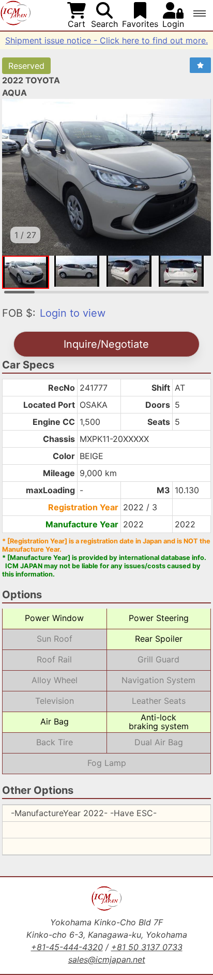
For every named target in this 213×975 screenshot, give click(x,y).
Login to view (72, 313)
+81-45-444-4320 (67, 947)
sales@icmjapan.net (106, 959)
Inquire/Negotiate (106, 344)
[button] (199, 13)
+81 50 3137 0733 (146, 947)
